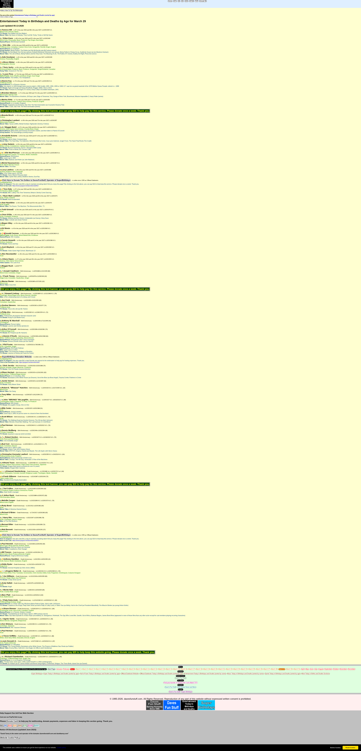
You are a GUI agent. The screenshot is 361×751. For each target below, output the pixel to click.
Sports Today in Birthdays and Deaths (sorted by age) (282, 673)
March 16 (184, 669)
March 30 (289, 669)
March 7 (118, 669)
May (307, 669)
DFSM (191, 1)
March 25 (252, 669)
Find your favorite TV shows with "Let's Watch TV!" (180, 682)
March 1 (78, 669)
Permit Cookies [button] (350, 747)
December (351, 669)
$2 (1, 726)
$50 (19, 726)
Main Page (51, 669)
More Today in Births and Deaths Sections (316, 673)
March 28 (274, 669)
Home (170, 1)
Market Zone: (180, 676)
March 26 (259, 669)
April (302, 669)
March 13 (161, 669)
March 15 (176, 669)
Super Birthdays (36, 673)
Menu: (180, 667)
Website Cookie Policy (10, 738)
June (311, 669)
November (343, 669)
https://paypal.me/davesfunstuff (29, 362)
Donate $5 (202, 1)
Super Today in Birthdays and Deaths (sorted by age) (61, 673)
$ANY (36, 726)
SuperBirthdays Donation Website (16, 357)
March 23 (237, 669)
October (335, 669)
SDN (186, 1)
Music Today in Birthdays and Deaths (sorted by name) (245, 673)
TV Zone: (180, 680)
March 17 (191, 669)
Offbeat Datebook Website (129, 673)
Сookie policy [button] (61, 747)
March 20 (214, 669)
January (59, 669)
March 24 (244, 669)
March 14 (169, 669)
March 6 (112, 669)
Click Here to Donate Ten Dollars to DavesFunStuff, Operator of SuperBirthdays (36, 180)
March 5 (105, 669)
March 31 (297, 669)
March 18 (199, 669)
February (66, 669)
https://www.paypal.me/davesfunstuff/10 (25, 186)
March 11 (146, 669)
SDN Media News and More (186, 687)
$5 (5, 726)
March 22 (229, 669)
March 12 (154, 669)
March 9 (132, 669)
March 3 (92, 669)
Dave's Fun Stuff (180, 678)
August (321, 669)
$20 (14, 726)
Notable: (180, 685)
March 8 (125, 669)
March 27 (267, 669)
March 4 (98, 669)
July (315, 669)
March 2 (85, 669)
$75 (24, 726)
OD (182, 1)
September (328, 669)
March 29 (282, 669)
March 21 (222, 669)
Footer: (180, 689)
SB (179, 1)
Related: (180, 671)
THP (196, 1)
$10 (9, 726)
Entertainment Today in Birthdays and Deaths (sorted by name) (205, 673)
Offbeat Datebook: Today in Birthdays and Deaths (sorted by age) (161, 673)
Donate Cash (12, 721)
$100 (30, 726)
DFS (175, 1)
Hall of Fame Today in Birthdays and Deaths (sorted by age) (100, 673)
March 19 (207, 669)
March (72, 669)
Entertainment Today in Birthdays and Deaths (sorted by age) (35, 15)
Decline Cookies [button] (335, 747)
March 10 (139, 669)
